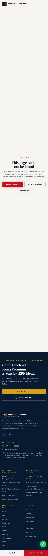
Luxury (28, 525)
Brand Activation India (10, 499)
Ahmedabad (6, 538)
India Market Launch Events (36, 482)
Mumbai (5, 512)
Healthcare (30, 529)
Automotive (30, 521)
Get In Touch (22, 391)
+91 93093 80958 (25, 398)
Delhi (4, 515)
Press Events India (8, 495)
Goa (3, 545)
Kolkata (4, 542)
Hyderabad (6, 523)
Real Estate (30, 517)
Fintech (28, 514)
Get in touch (24, 191)
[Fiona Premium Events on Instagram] (10, 434)
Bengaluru (5, 519)
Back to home (11, 184)
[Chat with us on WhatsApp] (43, 544)
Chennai (5, 534)
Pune (4, 527)
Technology (30, 510)
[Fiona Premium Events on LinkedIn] (4, 434)
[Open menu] (43, 4)
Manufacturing (31, 536)
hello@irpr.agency (12, 449)
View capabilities (35, 184)
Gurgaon (5, 530)
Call (13, 553)
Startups (29, 532)
